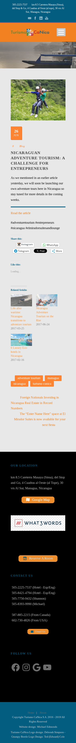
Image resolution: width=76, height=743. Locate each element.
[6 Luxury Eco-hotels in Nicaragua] (21, 340)
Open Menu (61, 32)
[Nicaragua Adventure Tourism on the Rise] (46, 300)
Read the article (21, 213)
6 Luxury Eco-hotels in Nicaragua (19, 351)
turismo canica (42, 383)
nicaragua (19, 383)
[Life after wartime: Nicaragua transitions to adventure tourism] (21, 300)
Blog (22, 146)
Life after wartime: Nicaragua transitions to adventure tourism (21, 316)
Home (31, 712)
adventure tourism (28, 378)
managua (53, 378)
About (43, 712)
